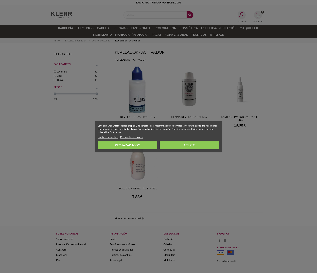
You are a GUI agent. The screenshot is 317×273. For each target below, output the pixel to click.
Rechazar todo (127, 145)
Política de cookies (108, 136)
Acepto (189, 145)
